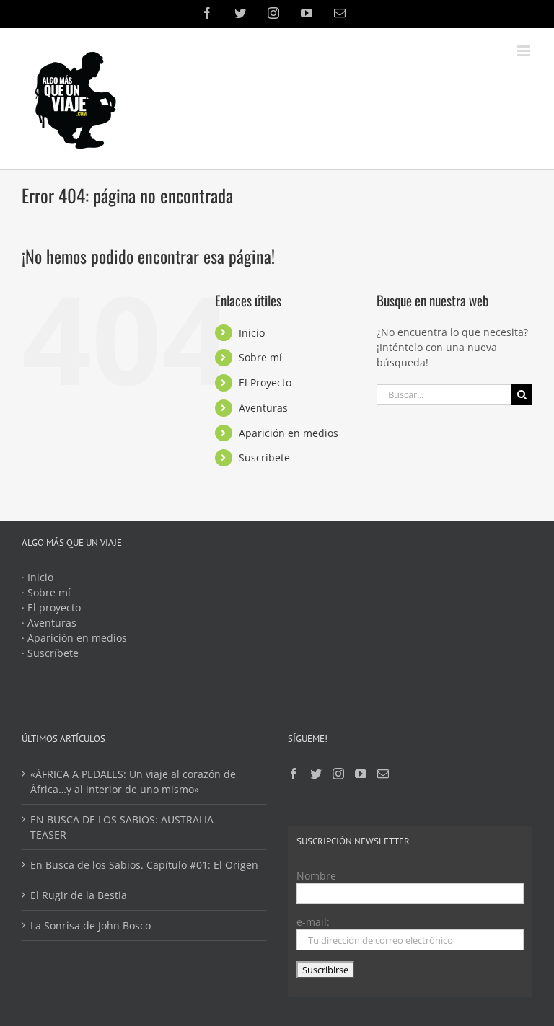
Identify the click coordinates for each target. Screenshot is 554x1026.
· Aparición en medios (74, 638)
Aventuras (263, 408)
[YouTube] (360, 773)
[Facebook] (293, 773)
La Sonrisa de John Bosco (90, 925)
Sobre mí (260, 357)
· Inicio (37, 577)
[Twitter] (316, 773)
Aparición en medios (288, 433)
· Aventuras (49, 622)
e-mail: (313, 922)
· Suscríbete (50, 653)
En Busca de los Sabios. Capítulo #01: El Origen (144, 865)
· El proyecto (51, 607)
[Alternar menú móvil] (524, 50)
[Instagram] (338, 773)
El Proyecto (265, 382)
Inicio (252, 333)
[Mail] (383, 773)
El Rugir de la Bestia (78, 895)
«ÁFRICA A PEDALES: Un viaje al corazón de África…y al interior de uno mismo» (133, 781)
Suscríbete (264, 457)
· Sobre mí (46, 592)
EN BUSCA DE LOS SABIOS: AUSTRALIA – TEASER (125, 827)
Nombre (316, 876)
